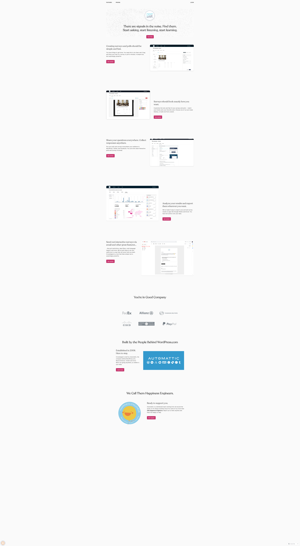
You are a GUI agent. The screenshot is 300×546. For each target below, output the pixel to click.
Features (109, 2)
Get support (151, 417)
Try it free (150, 36)
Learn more (120, 369)
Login (192, 2)
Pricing (118, 2)
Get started (110, 61)
